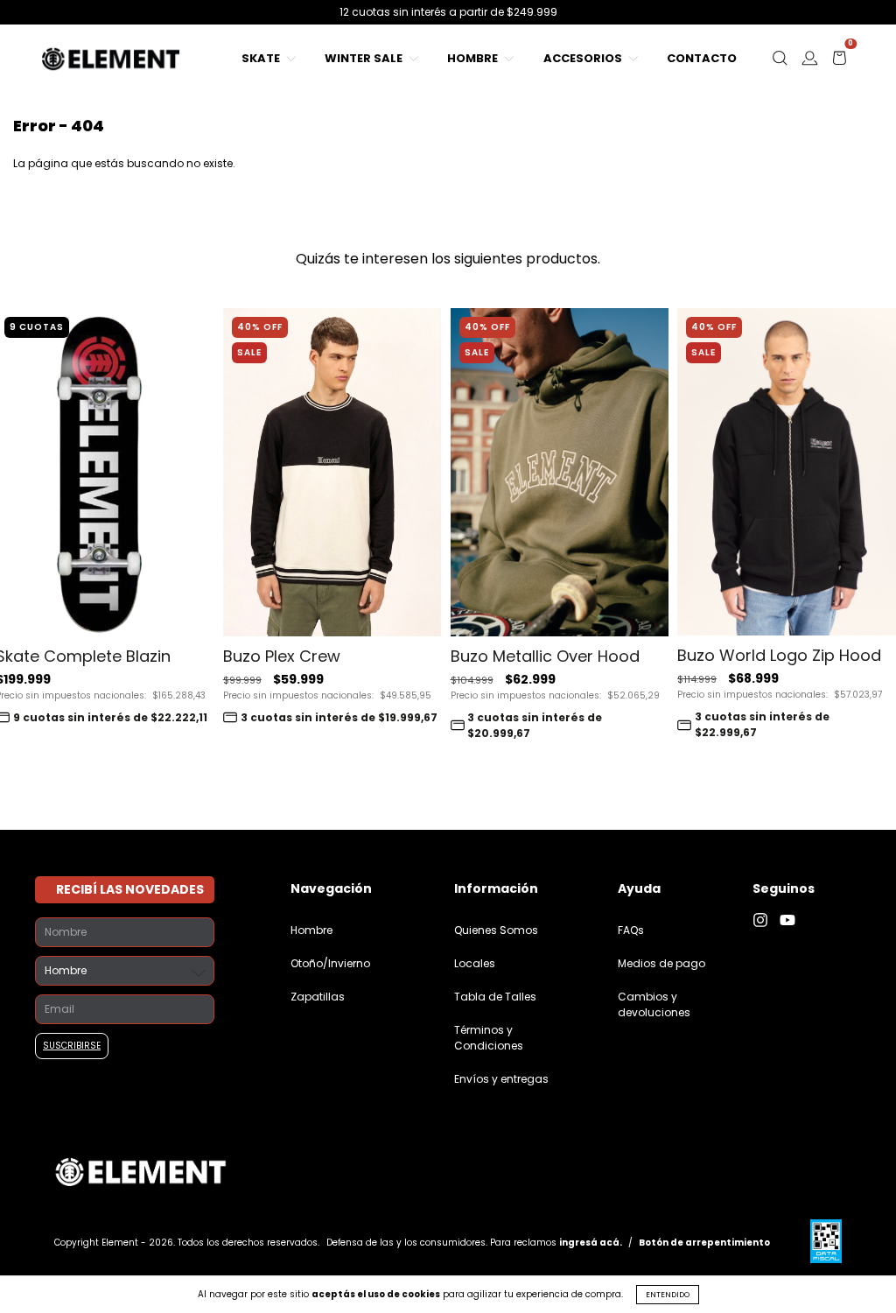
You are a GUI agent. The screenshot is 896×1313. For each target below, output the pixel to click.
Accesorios (584, 58)
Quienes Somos (496, 930)
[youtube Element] (792, 920)
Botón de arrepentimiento (704, 1242)
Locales (474, 963)
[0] (839, 62)
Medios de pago (661, 963)
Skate (262, 58)
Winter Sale (365, 58)
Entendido (668, 1294)
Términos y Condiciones (488, 1037)
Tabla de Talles (495, 996)
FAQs (631, 930)
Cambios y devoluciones (654, 1004)
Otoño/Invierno (330, 963)
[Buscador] (779, 62)
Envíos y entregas (501, 1078)
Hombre (473, 58)
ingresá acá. (590, 1242)
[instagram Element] (766, 920)
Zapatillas (317, 996)
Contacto (702, 58)
